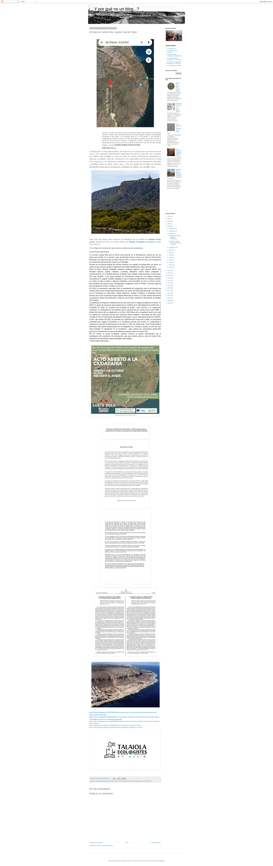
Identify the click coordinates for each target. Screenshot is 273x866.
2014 (169, 288)
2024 (169, 221)
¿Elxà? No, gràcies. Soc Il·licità (178, 86)
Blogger (162, 861)
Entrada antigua (155, 842)
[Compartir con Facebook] (123, 778)
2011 (169, 295)
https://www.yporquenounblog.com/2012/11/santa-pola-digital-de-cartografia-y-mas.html (116, 727)
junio (170, 255)
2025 (169, 219)
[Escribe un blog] (119, 778)
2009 (169, 300)
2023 (169, 224)
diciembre (172, 228)
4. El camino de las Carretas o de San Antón (174, 58)
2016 (169, 283)
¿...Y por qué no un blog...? (113, 9)
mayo (170, 257)
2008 (169, 303)
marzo (171, 262)
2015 (169, 285)
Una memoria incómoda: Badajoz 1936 (179, 152)
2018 (169, 278)
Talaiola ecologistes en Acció (141, 242)
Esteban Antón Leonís (109, 781)
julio (170, 252)
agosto (171, 250)
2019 (169, 275)
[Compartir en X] (121, 778)
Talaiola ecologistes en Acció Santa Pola (140, 781)
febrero (171, 265)
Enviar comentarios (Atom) (105, 845)
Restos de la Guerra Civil (179, 105)
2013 (169, 290)
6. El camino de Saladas (174, 65)
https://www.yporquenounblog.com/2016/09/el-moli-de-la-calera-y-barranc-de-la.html (115, 725)
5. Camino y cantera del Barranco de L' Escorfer (174, 62)
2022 (169, 226)
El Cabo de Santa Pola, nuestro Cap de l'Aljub (175, 243)
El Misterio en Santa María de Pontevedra (174, 237)
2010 (169, 298)
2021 (169, 270)
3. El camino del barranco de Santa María (174, 55)
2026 (169, 216)
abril (170, 260)
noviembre (172, 231)
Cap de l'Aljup (99, 781)
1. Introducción (171, 48)
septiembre (172, 247)
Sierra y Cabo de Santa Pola (122, 781)
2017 (169, 280)
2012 (169, 293)
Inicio (126, 842)
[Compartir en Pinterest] (125, 778)
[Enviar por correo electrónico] (117, 778)
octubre (171, 233)
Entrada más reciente (96, 842)
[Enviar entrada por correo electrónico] (113, 778)
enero (171, 267)
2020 (169, 273)
